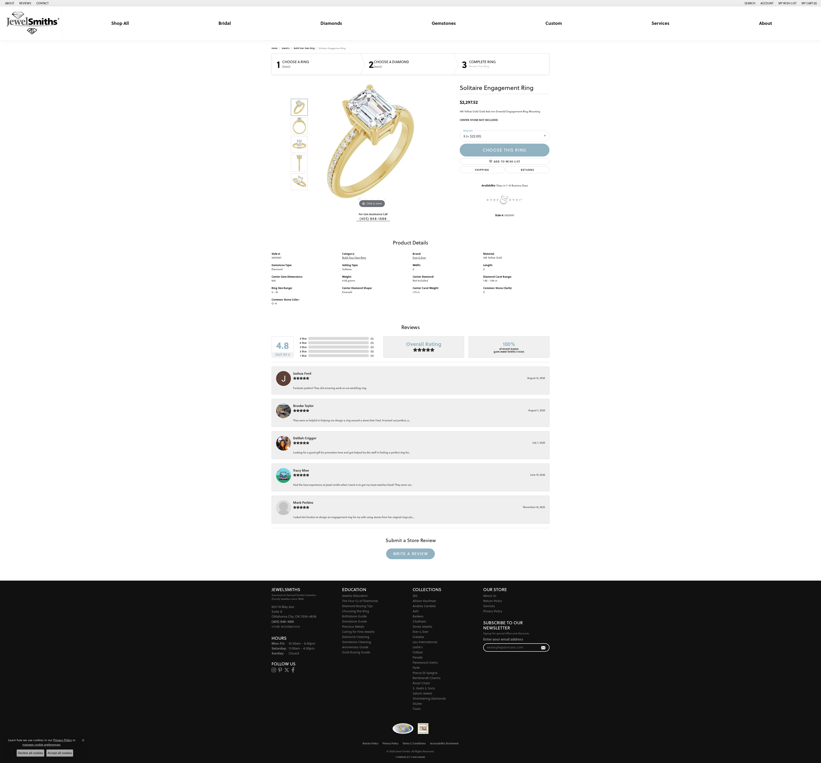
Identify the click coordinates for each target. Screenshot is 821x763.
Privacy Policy (492, 611)
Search (286, 66)
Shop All (120, 23)
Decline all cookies (30, 753)
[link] (9, 3)
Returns (527, 170)
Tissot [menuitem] (417, 708)
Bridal (225, 23)
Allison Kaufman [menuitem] (424, 601)
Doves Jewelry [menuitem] (422, 626)
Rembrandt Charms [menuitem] (426, 678)
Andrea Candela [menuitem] (424, 606)
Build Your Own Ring (304, 48)
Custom (553, 23)
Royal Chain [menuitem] (421, 683)
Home (275, 48)
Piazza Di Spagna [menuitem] (425, 673)
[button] (749, 3)
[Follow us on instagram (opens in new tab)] (274, 670)
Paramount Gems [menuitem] (425, 662)
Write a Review (410, 553)
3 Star (303, 347)
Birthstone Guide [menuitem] (354, 616)
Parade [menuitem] (417, 657)
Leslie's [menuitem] (418, 647)
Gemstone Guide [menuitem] (354, 621)
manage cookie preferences (41, 744)
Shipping (482, 170)
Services (660, 23)
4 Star (303, 343)
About (765, 23)
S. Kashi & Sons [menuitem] (424, 688)
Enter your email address (503, 639)
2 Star (303, 351)
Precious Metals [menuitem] (353, 626)
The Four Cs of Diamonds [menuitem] (360, 601)
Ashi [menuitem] (416, 611)
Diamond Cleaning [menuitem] (355, 637)
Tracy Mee (301, 470)
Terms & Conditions (414, 743)
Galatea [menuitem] (418, 637)
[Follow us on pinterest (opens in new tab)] (280, 670)
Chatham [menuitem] (419, 621)
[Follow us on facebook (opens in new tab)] (293, 670)
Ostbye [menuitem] (418, 652)
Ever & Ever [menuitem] (420, 631)
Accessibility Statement (444, 743)
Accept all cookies (60, 753)
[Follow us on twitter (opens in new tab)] (286, 670)
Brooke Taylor (303, 405)
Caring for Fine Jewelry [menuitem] (358, 631)
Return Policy (492, 601)
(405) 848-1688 (373, 218)
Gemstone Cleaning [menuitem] (356, 642)
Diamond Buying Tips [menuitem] (357, 606)
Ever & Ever (419, 257)
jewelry (285, 48)
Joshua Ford (302, 373)
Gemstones (444, 23)
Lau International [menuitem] (425, 642)
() (372, 338)
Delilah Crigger (304, 438)
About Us (489, 595)
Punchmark (418, 757)
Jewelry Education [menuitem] (355, 595)
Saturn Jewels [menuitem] (422, 693)
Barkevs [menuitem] (418, 616)
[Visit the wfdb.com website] (403, 728)
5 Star (303, 338)
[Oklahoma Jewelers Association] (423, 728)
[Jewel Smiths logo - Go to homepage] (32, 23)
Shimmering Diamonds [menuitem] (429, 698)
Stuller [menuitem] (417, 703)
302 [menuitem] (415, 595)
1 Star (303, 356)
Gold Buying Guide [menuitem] (356, 652)
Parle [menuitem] (416, 667)
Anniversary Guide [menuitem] (355, 647)
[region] (372, 144)
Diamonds (331, 23)
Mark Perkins (303, 502)
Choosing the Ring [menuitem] (355, 611)
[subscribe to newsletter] (543, 647)
